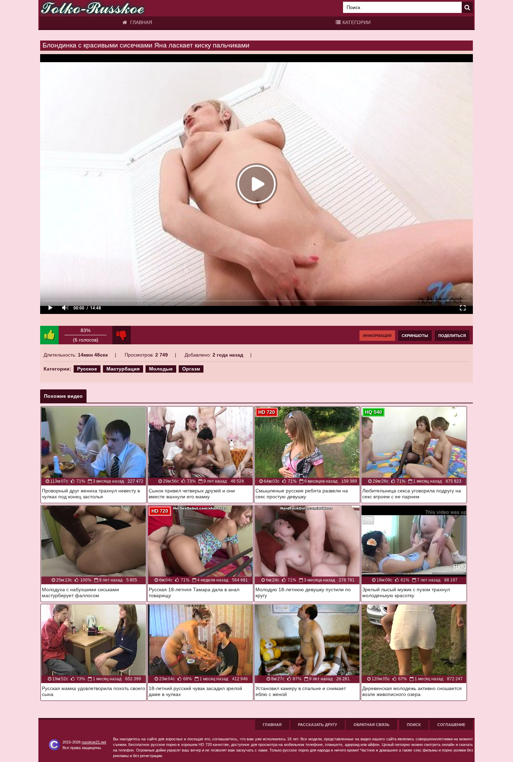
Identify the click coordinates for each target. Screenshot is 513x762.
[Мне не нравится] (121, 335)
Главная (140, 22)
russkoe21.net (94, 742)
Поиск (414, 725)
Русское (87, 369)
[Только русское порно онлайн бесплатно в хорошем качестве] (92, 8)
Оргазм (191, 369)
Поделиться (452, 336)
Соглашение (451, 725)
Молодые (161, 369)
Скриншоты (415, 336)
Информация (377, 336)
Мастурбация (123, 369)
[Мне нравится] (49, 335)
